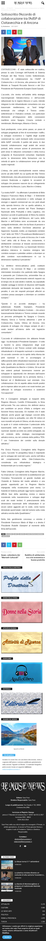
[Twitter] (9, 32)
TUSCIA (4, 922)
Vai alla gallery (9, 755)
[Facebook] (3, 32)
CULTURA (4, 908)
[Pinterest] (14, 32)
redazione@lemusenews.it (11, 769)
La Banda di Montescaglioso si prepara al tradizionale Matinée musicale (27, 886)
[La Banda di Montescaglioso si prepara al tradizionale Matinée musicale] (7, 887)
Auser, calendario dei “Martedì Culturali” (10, 556)
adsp (15, 534)
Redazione (6, 26)
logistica (22, 534)
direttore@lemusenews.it (23, 839)
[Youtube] (25, 846)
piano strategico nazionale (35, 534)
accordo (9, 534)
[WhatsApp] (19, 32)
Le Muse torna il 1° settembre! (27, 861)
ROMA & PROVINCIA (8, 918)
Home (2, 8)
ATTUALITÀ (10, 8)
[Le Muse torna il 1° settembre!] (7, 864)
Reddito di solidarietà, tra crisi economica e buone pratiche (35, 557)
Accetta (7, 937)
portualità (5, 536)
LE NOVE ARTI (6, 911)
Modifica (5, 933)
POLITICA (4, 915)
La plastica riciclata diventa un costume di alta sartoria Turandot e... (30, 874)
